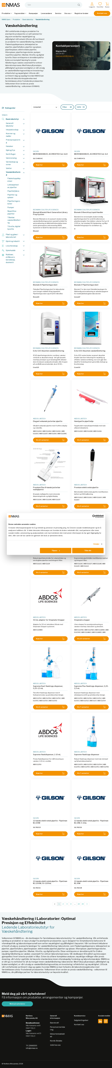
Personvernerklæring (57, 1028)
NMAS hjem (6, 19)
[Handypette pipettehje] (91, 398)
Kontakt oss (102, 13)
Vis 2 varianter (42, 572)
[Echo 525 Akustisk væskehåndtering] (50, 328)
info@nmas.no (32, 1048)
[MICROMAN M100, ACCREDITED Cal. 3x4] (91, 131)
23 (83, 904)
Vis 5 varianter (83, 572)
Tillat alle (87, 550)
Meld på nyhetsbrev (17, 1004)
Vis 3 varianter (83, 440)
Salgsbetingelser (81, 1020)
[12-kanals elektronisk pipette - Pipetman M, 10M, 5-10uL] (91, 798)
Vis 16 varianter (83, 639)
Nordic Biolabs (56, 1041)
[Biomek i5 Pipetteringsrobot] (50, 262)
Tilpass (54, 550)
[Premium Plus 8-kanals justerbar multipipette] (50, 465)
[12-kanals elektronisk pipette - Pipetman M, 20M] (91, 858)
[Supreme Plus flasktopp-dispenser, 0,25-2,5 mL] (91, 663)
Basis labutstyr (27, 19)
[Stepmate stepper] (91, 597)
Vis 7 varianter (83, 707)
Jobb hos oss (55, 1045)
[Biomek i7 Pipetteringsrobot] (91, 262)
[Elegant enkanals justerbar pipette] (50, 398)
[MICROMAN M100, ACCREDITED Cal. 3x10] (50, 131)
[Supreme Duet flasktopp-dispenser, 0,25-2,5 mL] (50, 663)
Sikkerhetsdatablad (57, 1035)
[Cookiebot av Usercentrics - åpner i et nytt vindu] (94, 516)
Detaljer (96, 544)
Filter (65, 107)
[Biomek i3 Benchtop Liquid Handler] (91, 190)
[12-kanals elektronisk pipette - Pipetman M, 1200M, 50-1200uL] (50, 858)
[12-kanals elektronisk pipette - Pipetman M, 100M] (50, 798)
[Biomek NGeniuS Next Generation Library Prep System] (50, 190)
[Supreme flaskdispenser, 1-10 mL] (50, 732)
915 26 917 (60, 54)
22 (79, 904)
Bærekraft (54, 1023)
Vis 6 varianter (42, 707)
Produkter (16, 19)
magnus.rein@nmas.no (65, 56)
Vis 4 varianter (83, 506)
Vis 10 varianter (42, 440)
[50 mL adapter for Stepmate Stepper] (50, 597)
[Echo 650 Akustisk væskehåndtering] (91, 328)
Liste (79, 107)
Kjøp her (39, 165)
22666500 (33, 1046)
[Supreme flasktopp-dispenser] (91, 732)
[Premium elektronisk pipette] (91, 465)
